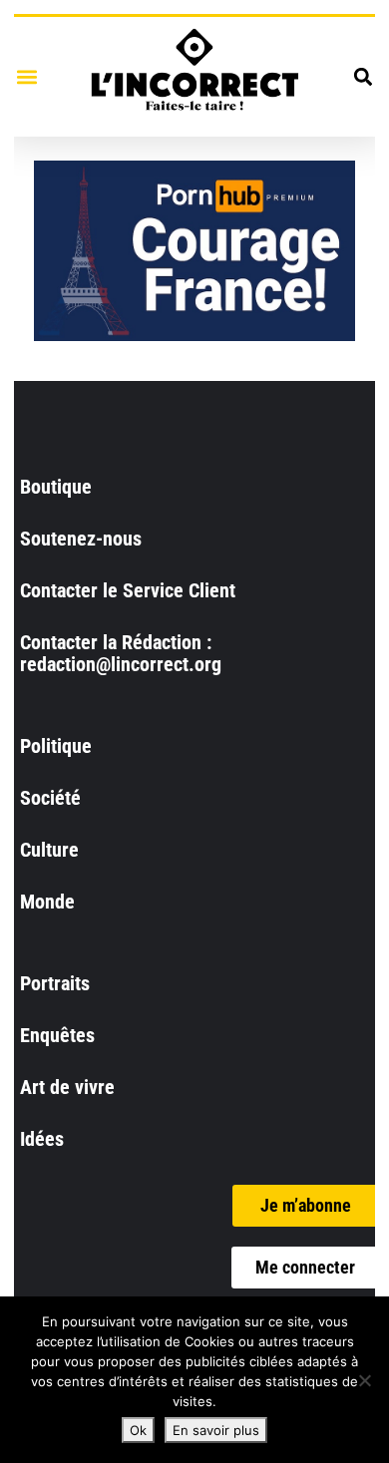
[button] (26, 76)
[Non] (364, 1380)
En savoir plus (216, 1430)
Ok (138, 1430)
